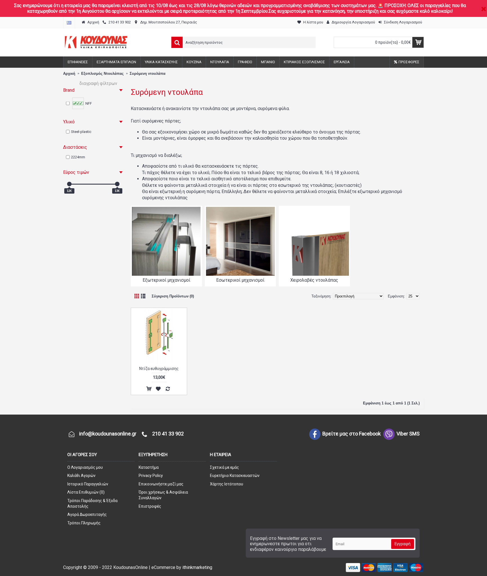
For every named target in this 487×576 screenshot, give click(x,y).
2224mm (78, 157)
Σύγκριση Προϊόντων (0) (173, 296)
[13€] (117, 184)
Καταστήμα (149, 467)
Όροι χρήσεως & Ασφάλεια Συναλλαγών (163, 495)
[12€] (69, 184)
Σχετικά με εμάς (224, 467)
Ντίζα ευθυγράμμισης (159, 368)
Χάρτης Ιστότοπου (226, 484)
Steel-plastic (81, 132)
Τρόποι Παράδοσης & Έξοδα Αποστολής (92, 503)
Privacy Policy (151, 475)
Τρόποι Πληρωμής (84, 523)
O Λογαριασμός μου (85, 467)
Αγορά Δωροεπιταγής (87, 514)
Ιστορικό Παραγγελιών (87, 484)
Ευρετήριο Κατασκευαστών (235, 475)
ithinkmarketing (197, 567)
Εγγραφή (403, 543)
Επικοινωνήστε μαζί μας (161, 484)
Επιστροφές (150, 506)
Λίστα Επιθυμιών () (86, 492)
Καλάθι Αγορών (81, 475)
